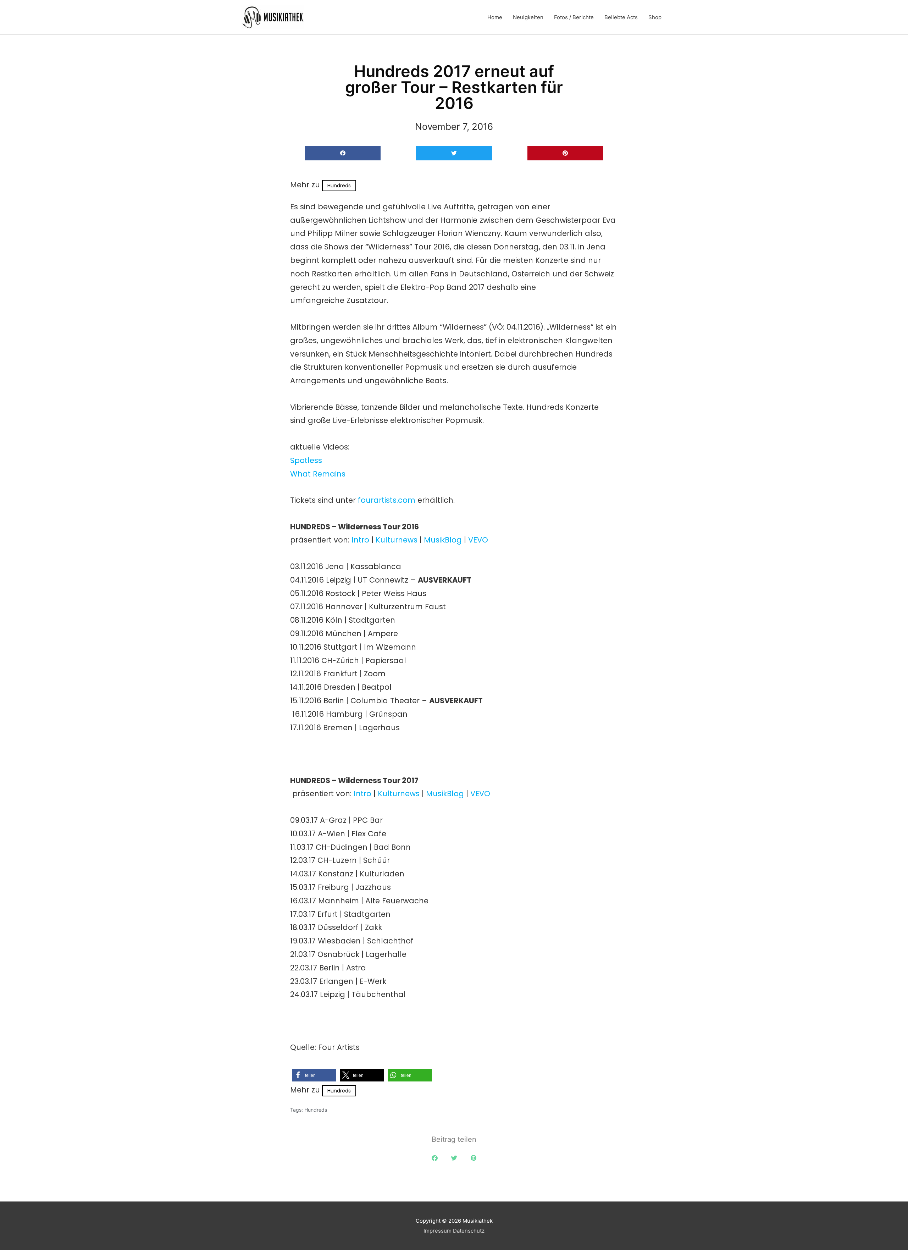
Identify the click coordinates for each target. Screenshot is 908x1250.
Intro (360, 540)
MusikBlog (443, 540)
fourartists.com (386, 500)
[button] (343, 153)
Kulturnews (396, 540)
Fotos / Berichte (574, 17)
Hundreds (339, 185)
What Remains (317, 474)
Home (494, 17)
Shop (654, 17)
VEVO (478, 540)
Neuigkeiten (528, 17)
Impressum (437, 1230)
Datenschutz (469, 1230)
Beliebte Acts (621, 17)
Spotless (306, 460)
